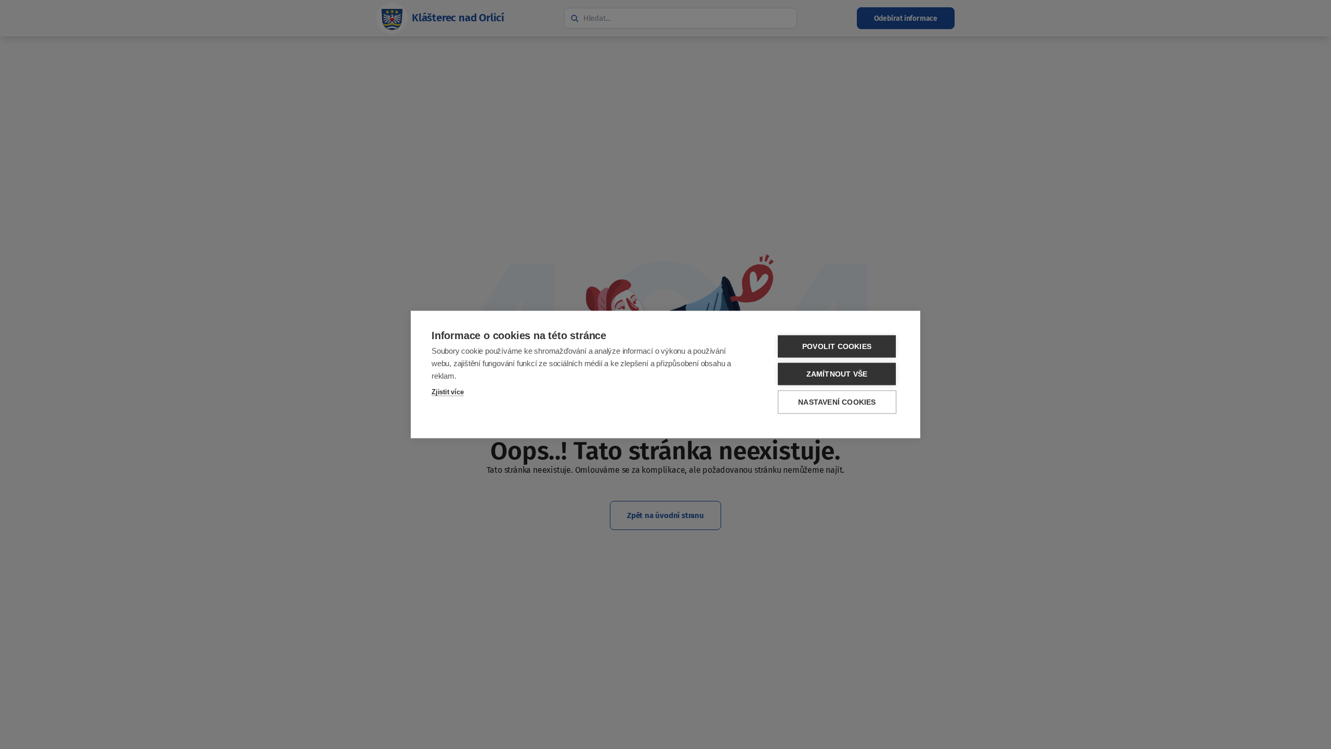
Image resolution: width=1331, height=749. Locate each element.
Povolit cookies (836, 347)
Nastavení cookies (837, 402)
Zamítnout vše (837, 374)
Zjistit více (448, 392)
